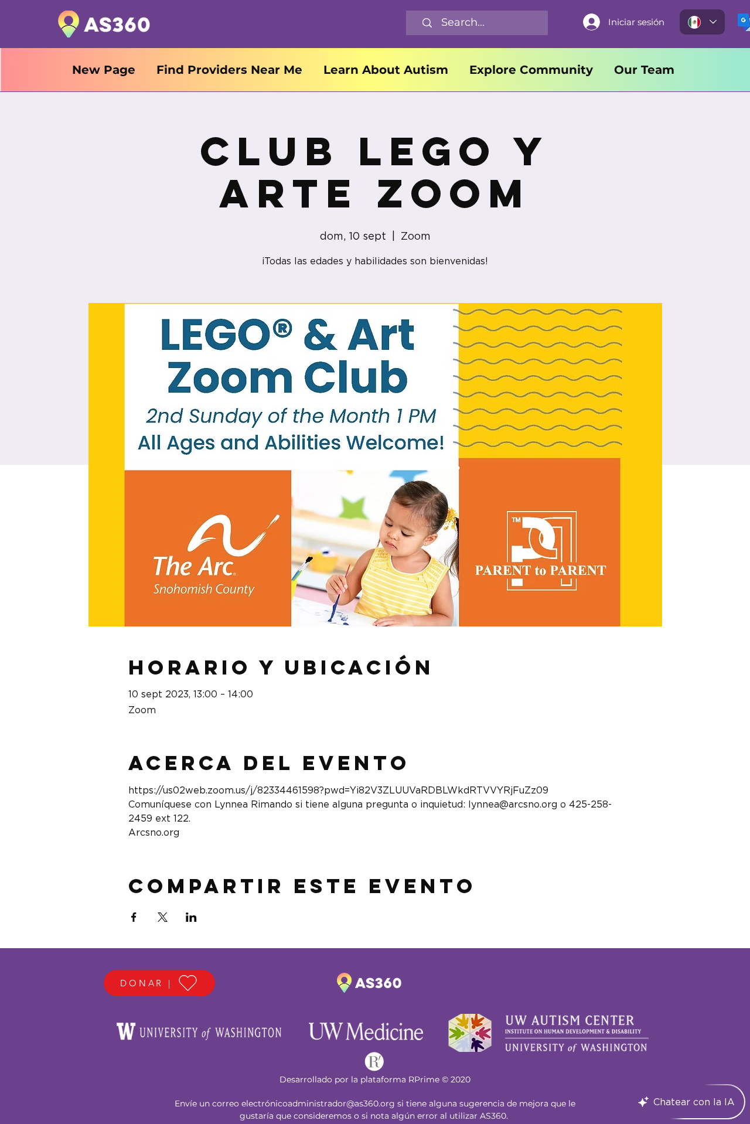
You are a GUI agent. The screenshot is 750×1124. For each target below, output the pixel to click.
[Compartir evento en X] (162, 917)
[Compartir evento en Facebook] (133, 917)
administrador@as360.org (341, 1103)
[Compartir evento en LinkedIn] (191, 917)
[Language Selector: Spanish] (702, 22)
